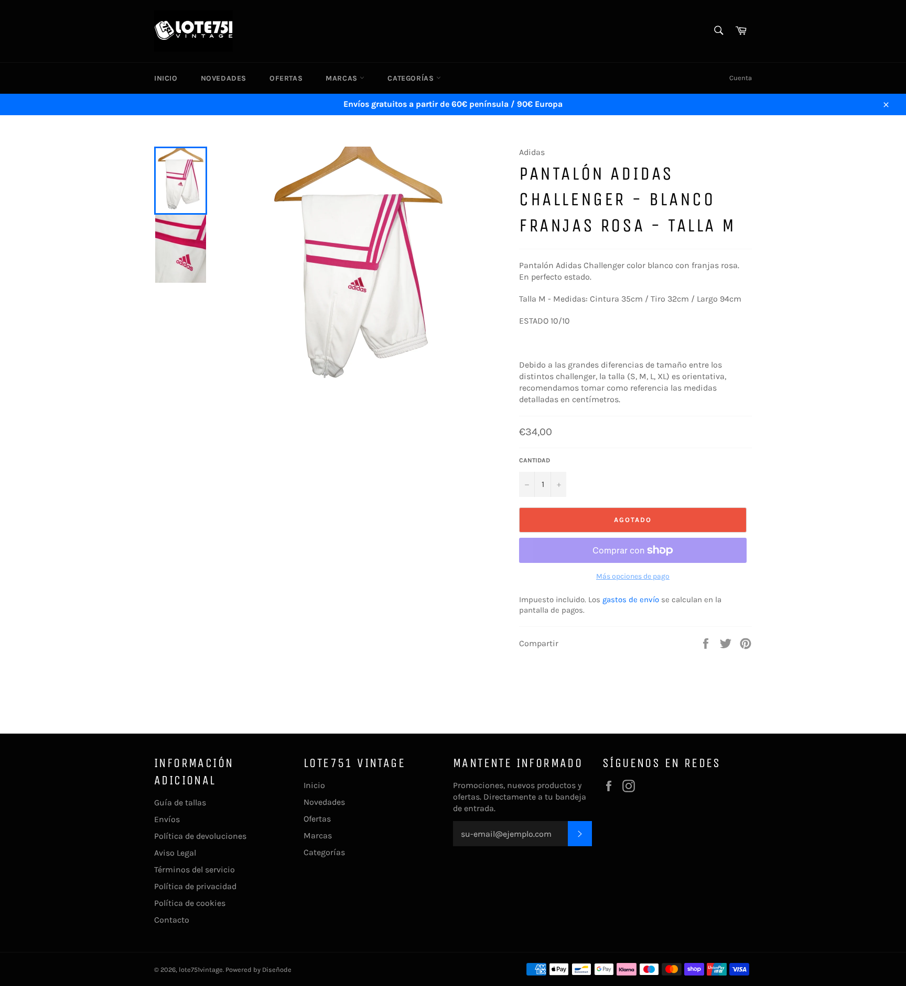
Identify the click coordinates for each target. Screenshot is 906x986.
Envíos (167, 819)
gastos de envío (630, 599)
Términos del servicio (194, 869)
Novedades (223, 78)
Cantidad (534, 460)
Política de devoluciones (200, 836)
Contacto (171, 920)
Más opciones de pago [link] (633, 576)
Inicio (166, 78)
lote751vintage (201, 969)
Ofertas (286, 78)
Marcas (343, 78)
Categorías (411, 78)
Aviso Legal (175, 853)
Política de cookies (189, 903)
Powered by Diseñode (258, 969)
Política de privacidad (195, 886)
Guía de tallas (180, 802)
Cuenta (740, 78)
